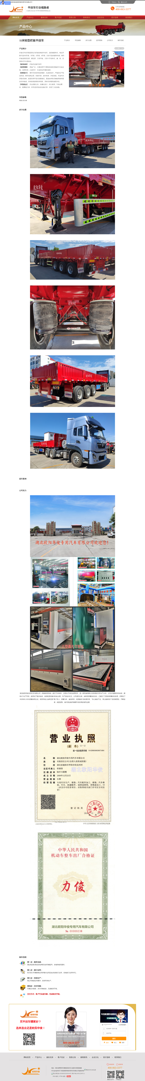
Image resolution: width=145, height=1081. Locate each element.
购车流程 (121, 40)
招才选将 (114, 17)
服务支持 (44, 17)
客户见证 (58, 17)
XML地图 (55, 1076)
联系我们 (128, 17)
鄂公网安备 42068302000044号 (62, 1073)
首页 (27, 30)
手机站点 (114, 2)
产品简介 (67, 40)
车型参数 (78, 40)
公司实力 (110, 40)
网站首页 (16, 17)
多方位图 (89, 40)
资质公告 (72, 17)
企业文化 (100, 17)
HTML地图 (62, 1076)
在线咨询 (111, 1064)
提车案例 (99, 40)
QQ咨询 (120, 1064)
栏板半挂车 (41, 30)
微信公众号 (124, 2)
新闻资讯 (86, 17)
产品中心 (30, 17)
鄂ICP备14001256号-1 (78, 1073)
